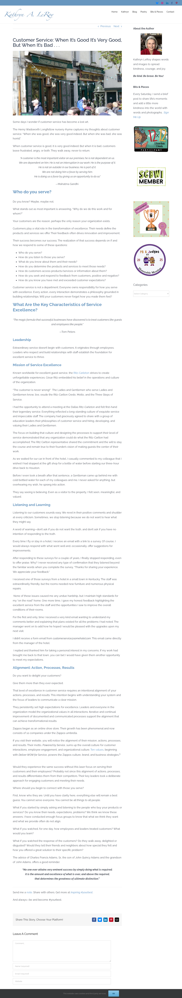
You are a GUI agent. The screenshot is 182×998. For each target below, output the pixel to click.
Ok (113, 993)
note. (30, 892)
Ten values (97, 749)
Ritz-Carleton (81, 372)
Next (116, 26)
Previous (105, 26)
